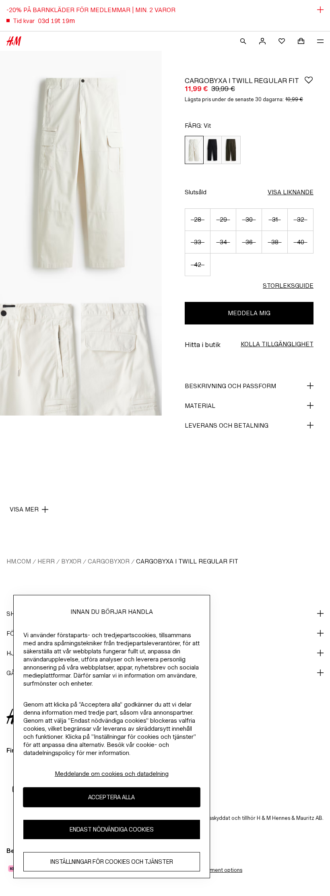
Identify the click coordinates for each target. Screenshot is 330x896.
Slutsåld (195, 192)
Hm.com (18, 561)
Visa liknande (291, 192)
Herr (46, 561)
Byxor (71, 561)
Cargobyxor (109, 561)
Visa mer (24, 509)
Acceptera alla (111, 797)
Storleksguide (288, 285)
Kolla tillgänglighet (277, 344)
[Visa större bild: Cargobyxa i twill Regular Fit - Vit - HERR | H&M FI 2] (40, 355)
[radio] (194, 150)
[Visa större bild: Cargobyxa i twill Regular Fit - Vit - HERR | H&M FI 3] (121, 355)
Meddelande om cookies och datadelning (112, 773)
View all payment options (212, 870)
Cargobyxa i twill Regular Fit (187, 561)
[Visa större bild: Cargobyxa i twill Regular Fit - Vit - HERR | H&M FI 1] (81, 172)
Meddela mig (249, 313)
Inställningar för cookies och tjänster (111, 861)
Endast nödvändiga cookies (112, 829)
